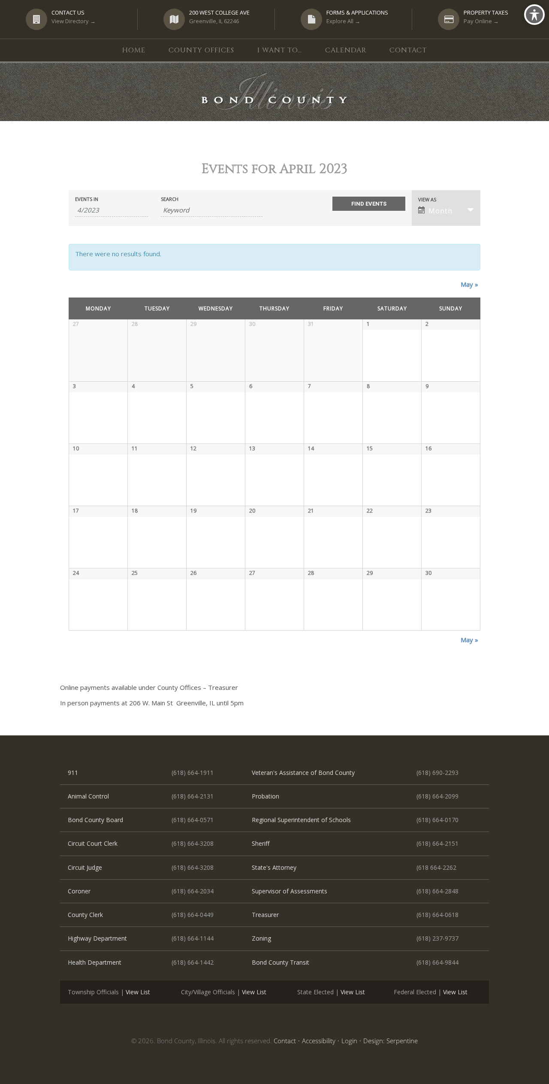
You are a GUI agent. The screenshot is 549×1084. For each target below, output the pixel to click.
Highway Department (97, 938)
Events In (86, 199)
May (469, 284)
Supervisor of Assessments (289, 891)
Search (169, 199)
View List (138, 992)
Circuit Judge (85, 867)
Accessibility (318, 1040)
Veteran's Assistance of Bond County (303, 772)
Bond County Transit (280, 962)
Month (440, 211)
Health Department (94, 962)
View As (427, 199)
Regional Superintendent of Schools (301, 820)
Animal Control (88, 796)
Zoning (261, 938)
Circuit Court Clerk (93, 843)
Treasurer (265, 915)
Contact (285, 1040)
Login (349, 1040)
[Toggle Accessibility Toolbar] (534, 14)
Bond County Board (95, 820)
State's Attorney (274, 867)
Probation (265, 796)
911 (73, 772)
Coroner (79, 891)
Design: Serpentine (390, 1040)
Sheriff (260, 843)
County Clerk (85, 915)
